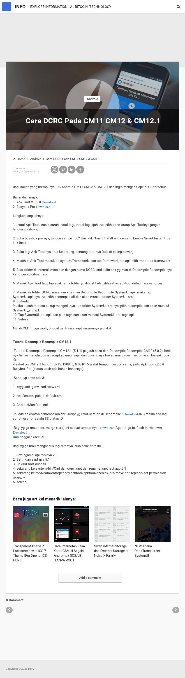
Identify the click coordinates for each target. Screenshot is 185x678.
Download (49, 202)
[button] (54, 169)
